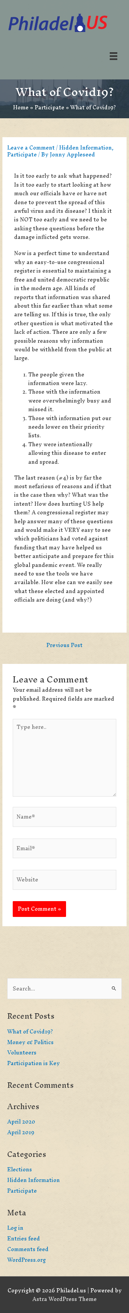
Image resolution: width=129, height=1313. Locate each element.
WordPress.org (26, 1260)
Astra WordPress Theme (64, 1299)
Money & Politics (30, 1042)
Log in (15, 1228)
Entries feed (23, 1239)
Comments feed (28, 1249)
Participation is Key (33, 1063)
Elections (19, 1169)
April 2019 (20, 1132)
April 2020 (21, 1122)
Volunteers (21, 1053)
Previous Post (64, 646)
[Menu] (113, 56)
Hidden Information (85, 148)
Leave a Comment (31, 148)
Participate (22, 155)
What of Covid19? (30, 1032)
